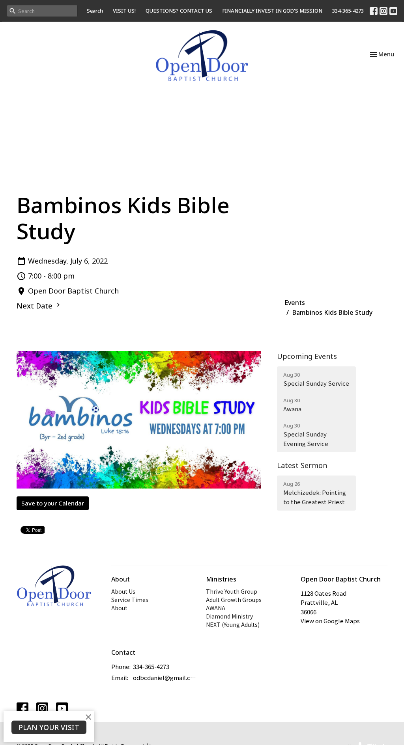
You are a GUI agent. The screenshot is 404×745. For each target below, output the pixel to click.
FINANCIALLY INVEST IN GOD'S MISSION (272, 10)
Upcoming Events (307, 356)
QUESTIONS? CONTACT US (179, 10)
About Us (123, 591)
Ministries (221, 579)
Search (95, 10)
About (119, 608)
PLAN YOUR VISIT (49, 727)
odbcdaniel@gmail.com (165, 677)
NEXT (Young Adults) (233, 624)
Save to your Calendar (52, 503)
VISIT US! (124, 10)
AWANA (215, 608)
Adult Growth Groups (234, 600)
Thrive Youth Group (231, 591)
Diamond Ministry (229, 616)
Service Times (129, 600)
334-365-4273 (348, 10)
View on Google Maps (330, 621)
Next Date (35, 305)
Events (294, 302)
